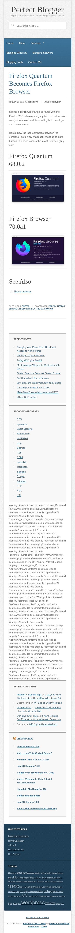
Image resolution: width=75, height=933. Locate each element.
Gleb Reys (33, 102)
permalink (22, 462)
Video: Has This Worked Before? (34, 753)
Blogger (21, 476)
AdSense (21, 481)
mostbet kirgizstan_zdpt (29, 694)
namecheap (33, 891)
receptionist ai (24, 707)
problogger (50, 891)
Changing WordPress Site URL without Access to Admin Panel (36, 348)
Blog (19, 443)
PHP (19, 485)
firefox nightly (27, 309)
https (26, 891)
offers (40, 891)
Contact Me (35, 62)
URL (19, 495)
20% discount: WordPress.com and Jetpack (39, 382)
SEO (19, 419)
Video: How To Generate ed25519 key (37, 808)
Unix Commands (16, 849)
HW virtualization (16, 840)
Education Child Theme (34, 923)
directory (40, 881)
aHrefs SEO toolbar (27, 397)
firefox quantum (44, 309)
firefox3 (30, 886)
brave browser (56, 877)
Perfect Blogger (37, 9)
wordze (50, 903)
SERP (20, 457)
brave (39, 877)
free (17, 891)
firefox (25, 306)
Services (34, 43)
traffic (15, 903)
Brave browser (22, 291)
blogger (33, 877)
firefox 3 (22, 886)
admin (13, 873)
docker (47, 881)
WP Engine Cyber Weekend (31, 355)
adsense (22, 872)
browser (11, 881)
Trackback (22, 466)
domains (54, 881)
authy (49, 873)
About (22, 43)
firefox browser (39, 886)
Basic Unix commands (18, 836)
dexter (33, 881)
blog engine (24, 877)
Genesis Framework (59, 923)
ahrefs (43, 873)
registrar (59, 891)
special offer (34, 896)
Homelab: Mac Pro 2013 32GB (33, 759)
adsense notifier (33, 873)
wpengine (60, 903)
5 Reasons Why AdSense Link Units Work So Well (39, 709)
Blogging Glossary (16, 52)
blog (16, 877)
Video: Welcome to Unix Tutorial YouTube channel (34, 780)
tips (10, 903)
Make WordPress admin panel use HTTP (37, 392)
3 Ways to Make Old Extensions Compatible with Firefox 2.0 (39, 696)
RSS (19, 452)
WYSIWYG (22, 438)
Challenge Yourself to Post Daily (33, 387)
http (21, 891)
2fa (9, 873)
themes (62, 896)
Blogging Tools (14, 62)
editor (60, 881)
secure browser (14, 896)
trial (19, 903)
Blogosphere (23, 433)
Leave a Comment (52, 102)
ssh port (12, 844)
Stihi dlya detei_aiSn (27, 715)
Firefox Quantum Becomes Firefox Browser (30, 83)
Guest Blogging (24, 428)
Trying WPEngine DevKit (29, 360)
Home (9, 43)
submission (53, 896)
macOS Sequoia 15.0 (28, 746)
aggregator (22, 424)
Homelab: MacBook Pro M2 (31, 789)
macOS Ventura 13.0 (28, 802)
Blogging (21, 471)
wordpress (33, 902)
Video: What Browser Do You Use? (35, 772)
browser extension (23, 881)
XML (19, 490)
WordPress (33, 926)
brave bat (46, 877)
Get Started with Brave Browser (33, 378)
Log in (44, 926)
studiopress (44, 896)
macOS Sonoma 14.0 (28, 766)
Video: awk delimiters (28, 795)
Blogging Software (43, 52)
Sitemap (21, 447)
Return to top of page (37, 917)
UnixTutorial (25, 738)
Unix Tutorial (14, 854)
